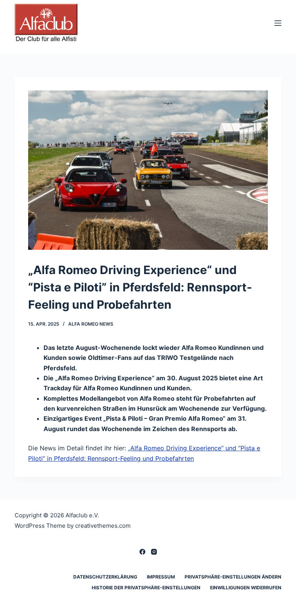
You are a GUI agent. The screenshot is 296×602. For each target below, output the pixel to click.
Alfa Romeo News (90, 324)
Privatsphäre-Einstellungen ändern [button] (233, 577)
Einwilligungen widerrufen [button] (245, 587)
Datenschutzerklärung (105, 577)
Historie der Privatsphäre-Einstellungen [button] (146, 587)
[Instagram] (154, 552)
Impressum (161, 577)
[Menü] (277, 23)
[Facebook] (142, 552)
